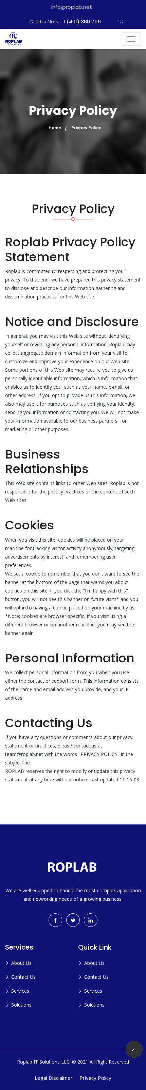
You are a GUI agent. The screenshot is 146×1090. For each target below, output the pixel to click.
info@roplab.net (71, 7)
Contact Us (23, 977)
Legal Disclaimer (54, 1077)
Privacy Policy (95, 1077)
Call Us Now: (65, 21)
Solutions (21, 1004)
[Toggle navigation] (131, 39)
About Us (21, 963)
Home (55, 128)
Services (20, 991)
